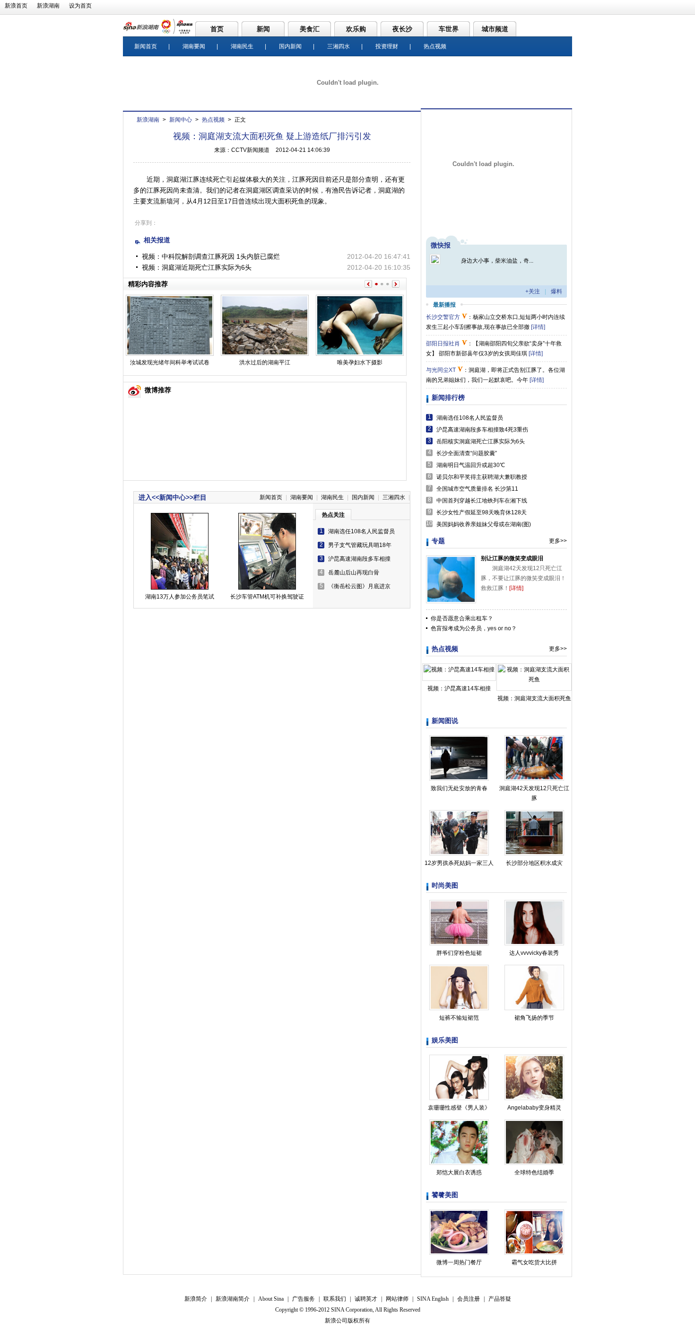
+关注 (532, 291)
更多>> (558, 541)
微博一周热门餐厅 (459, 1262)
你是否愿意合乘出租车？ (462, 618)
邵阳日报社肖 (443, 343)
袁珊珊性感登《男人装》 (459, 1107)
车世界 (449, 29)
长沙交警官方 (443, 317)
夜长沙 (402, 29)
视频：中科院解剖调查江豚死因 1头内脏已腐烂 (211, 256)
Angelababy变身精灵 (534, 1107)
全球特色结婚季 (534, 1172)
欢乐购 (356, 29)
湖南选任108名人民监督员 (361, 531)
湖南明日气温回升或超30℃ (470, 465)
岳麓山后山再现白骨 (353, 572)
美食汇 (310, 29)
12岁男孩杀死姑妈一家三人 (459, 863)
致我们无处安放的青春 (459, 788)
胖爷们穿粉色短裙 (459, 953)
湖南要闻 (193, 46)
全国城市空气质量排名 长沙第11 (477, 488)
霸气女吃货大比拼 (534, 1262)
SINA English (433, 1299)
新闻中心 (180, 119)
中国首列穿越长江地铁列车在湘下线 (481, 500)
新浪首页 (16, 5)
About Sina (271, 1299)
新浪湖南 (48, 5)
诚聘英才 (366, 1299)
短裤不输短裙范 (459, 1017)
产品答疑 (499, 1299)
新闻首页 (145, 46)
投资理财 (386, 46)
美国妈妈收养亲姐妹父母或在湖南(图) (483, 524)
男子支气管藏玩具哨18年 (359, 545)
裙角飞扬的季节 (534, 1017)
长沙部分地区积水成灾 (534, 863)
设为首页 (80, 5)
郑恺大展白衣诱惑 (459, 1172)
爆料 (556, 291)
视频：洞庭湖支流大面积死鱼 (534, 698)
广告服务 (303, 1299)
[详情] (538, 327)
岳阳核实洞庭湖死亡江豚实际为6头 (480, 441)
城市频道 (495, 29)
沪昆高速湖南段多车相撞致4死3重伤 (482, 429)
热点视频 (435, 46)
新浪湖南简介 (233, 1299)
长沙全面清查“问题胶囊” (466, 453)
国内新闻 (290, 46)
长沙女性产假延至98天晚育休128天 (481, 512)
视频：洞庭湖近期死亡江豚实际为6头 (197, 267)
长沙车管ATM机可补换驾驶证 (267, 596)
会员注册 (468, 1299)
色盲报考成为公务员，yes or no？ (474, 628)
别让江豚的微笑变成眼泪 (512, 558)
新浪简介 (195, 1299)
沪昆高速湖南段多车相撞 (359, 558)
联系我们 (334, 1299)
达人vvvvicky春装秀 (534, 953)
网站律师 (397, 1299)
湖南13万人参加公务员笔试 (179, 596)
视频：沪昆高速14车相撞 (459, 688)
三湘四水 (338, 46)
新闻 (263, 29)
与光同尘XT (441, 370)
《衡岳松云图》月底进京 (359, 586)
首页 (217, 29)
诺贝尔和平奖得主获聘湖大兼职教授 (481, 477)
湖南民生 (242, 46)
